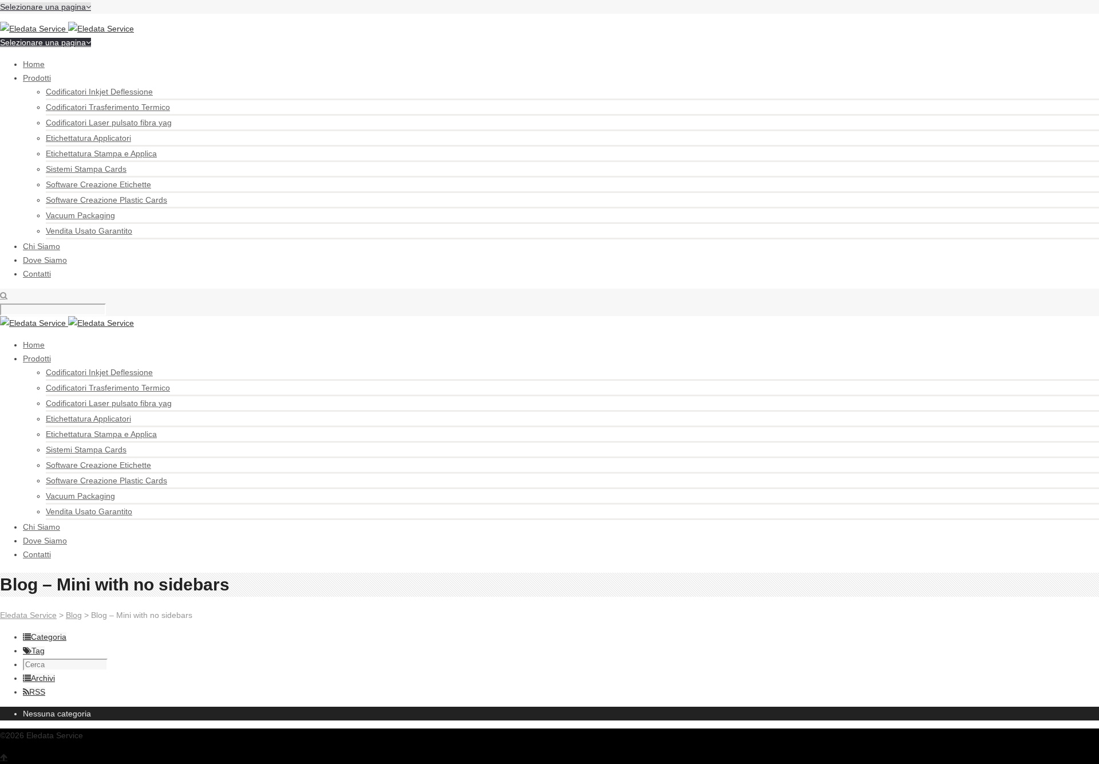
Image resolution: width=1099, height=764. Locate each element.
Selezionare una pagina (43, 6)
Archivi (43, 678)
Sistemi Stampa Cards (86, 169)
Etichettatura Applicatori (88, 138)
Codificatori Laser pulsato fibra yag (109, 122)
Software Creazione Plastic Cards (106, 199)
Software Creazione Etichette (98, 184)
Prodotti (37, 77)
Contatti (37, 273)
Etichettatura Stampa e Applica (101, 153)
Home (34, 64)
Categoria (48, 636)
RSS (37, 691)
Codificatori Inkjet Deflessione (99, 91)
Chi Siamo (41, 246)
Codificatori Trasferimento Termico (108, 107)
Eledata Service (28, 615)
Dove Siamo (45, 260)
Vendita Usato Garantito (89, 230)
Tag (38, 650)
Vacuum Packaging (80, 215)
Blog (74, 615)
